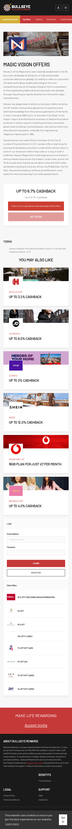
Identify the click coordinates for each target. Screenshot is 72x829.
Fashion (38, 19)
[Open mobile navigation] (66, 8)
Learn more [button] (12, 823)
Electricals (51, 19)
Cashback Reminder (34, 763)
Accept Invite (36, 725)
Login (36, 563)
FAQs (41, 795)
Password (11, 547)
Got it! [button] (63, 819)
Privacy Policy (9, 795)
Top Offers (26, 19)
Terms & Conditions (11, 799)
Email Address (13, 534)
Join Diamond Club (10, 19)
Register (36, 573)
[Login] (58, 8)
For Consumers (45, 780)
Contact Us (43, 799)
